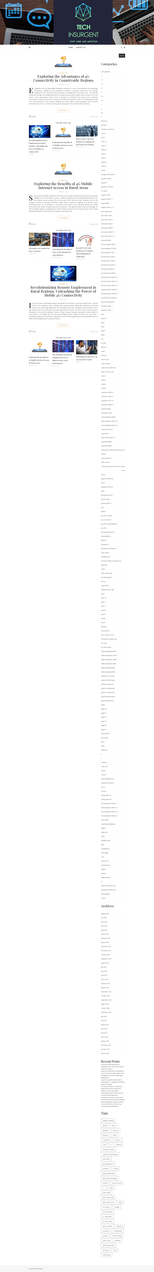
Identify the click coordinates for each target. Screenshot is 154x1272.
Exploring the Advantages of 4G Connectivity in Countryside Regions (63, 78)
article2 (103, 154)
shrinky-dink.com (106, 795)
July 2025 (104, 967)
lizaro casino (106, 1192)
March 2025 (104, 979)
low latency (106, 1207)
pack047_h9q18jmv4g (108, 688)
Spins (102, 844)
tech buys (106, 1250)
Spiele (103, 836)
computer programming (110, 1154)
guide (102, 491)
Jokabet (103, 511)
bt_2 (102, 339)
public (103, 746)
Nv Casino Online (106, 647)
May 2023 (104, 1020)
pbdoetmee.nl (105, 733)
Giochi (103, 483)
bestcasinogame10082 (108, 244)
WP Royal (40, 1268)
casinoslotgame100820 (108, 417)
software (117, 1240)
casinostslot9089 (106, 446)
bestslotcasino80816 (107, 269)
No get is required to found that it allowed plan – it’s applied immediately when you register (113, 1082)
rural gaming (118, 1231)
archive (103, 133)
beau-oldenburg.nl (106, 211)
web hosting (106, 1255)
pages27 (103, 729)
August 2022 (105, 1024)
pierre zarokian (107, 1226)
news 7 (103, 606)
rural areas (106, 1231)
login (120, 1202)
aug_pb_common (106, 178)
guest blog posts (108, 1164)
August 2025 (105, 963)
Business (104, 347)
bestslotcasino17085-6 (108, 261)
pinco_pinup (104, 738)
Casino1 (103, 376)
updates (103, 869)
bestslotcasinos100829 (108, 273)
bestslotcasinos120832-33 (109, 281)
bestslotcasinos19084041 (109, 298)
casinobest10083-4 (107, 392)
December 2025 (106, 946)
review (103, 770)
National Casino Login (107, 590)
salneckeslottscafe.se (107, 783)
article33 (103, 166)
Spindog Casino (105, 840)
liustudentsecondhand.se (108, 548)
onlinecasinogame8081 (108, 668)
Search (122, 55)
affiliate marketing (108, 1121)
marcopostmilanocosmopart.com (111, 561)
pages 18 (104, 709)
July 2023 (104, 1016)
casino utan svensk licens (108, 368)
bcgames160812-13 (107, 207)
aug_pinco (104, 183)
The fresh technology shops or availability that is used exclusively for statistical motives (112, 1067)
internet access (117, 1183)
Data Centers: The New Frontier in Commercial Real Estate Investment (85, 142)
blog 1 (103, 322)
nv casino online (107, 1221)
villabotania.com (106, 877)
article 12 (104, 150)
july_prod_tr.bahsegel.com (109, 524)
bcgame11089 (105, 195)
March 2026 (104, 934)
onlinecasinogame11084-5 (109, 655)
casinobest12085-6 (107, 396)
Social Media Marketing (108, 824)
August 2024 (105, 1004)
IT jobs (111, 1188)
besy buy (115, 1130)
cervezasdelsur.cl (106, 458)
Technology (63, 73)
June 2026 (104, 922)
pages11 (103, 717)
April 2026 (104, 930)
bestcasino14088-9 (107, 228)
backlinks (105, 1130)
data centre (106, 1159)
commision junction (108, 1149)
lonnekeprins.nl (105, 557)
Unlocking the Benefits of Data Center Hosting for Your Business (62, 252)
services (103, 791)
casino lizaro (106, 1140)
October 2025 (105, 955)
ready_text (104, 766)
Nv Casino (104, 643)
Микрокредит (105, 894)
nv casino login (107, 1216)
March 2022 (104, 1037)
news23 (103, 610)
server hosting (116, 1236)
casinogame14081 (106, 413)
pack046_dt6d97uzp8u (108, 680)
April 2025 (104, 975)
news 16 (103, 598)
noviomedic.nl (105, 631)
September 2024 (106, 1000)
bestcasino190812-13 (108, 236)
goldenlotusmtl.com (107, 487)
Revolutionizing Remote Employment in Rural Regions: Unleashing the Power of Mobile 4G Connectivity (38, 146)
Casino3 (103, 384)
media (103, 569)
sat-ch (103, 787)
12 (102, 84)
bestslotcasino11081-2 (108, 252)
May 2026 (104, 926)
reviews (103, 775)
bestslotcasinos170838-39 (109, 294)
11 (102, 80)
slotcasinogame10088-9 (108, 803)
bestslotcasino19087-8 (108, 265)
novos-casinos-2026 (107, 635)
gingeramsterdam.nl (107, 478)
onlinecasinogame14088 (108, 664)
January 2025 (105, 987)
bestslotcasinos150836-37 (109, 289)
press (103, 742)
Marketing (104, 565)
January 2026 (105, 942)
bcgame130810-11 (107, 199)
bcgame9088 (105, 203)
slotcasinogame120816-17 (109, 807)
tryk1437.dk (104, 861)
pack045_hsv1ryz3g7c (108, 676)
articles (103, 170)
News (103, 594)
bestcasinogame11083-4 (109, 248)
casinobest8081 (106, 409)
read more (63, 110)
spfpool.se (104, 832)
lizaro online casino (108, 1202)
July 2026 (104, 918)
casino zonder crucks (107, 372)
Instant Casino (105, 499)
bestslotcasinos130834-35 (109, 285)
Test (102, 857)
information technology (110, 1178)
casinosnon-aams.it (107, 429)
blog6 (103, 335)
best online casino (106, 215)
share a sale (106, 1240)
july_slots (104, 528)
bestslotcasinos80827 (108, 302)
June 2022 (104, 1029)
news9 (103, 622)
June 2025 (104, 971)
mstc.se (103, 581)
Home (71, 47)
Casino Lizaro (105, 359)
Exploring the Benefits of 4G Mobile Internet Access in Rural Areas (62, 145)
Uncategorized (105, 865)
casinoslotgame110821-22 (109, 421)
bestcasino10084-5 (107, 220)
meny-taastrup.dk (106, 573)
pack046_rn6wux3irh (107, 684)
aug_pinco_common (107, 187)
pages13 (103, 721)
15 (102, 88)
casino (103, 351)
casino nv (117, 1140)
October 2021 (105, 1049)
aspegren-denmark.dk (108, 174)
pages (103, 705)
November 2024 (106, 992)
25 (102, 100)
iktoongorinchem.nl (106, 495)
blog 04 (103, 318)
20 (102, 96)
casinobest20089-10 (107, 405)
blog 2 (103, 326)
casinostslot (104, 433)
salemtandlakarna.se (107, 779)
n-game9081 (105, 585)
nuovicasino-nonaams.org (109, 639)
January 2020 (105, 1053)
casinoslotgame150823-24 (109, 425)
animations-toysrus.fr (107, 129)
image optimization (108, 1173)
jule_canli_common (106, 515)
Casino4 (103, 388)
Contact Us (80, 47)
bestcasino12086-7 (107, 224)
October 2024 (105, 996)
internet (105, 1183)
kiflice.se (103, 540)
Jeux (102, 507)
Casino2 (103, 380)
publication (104, 750)
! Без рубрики (105, 71)
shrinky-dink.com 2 (106, 799)
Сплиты (103, 898)
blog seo (105, 1135)
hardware (106, 1168)
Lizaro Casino (105, 552)
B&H (113, 1125)
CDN (104, 1145)
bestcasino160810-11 (108, 232)
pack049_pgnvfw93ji (107, 701)
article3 (103, 158)
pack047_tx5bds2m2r (108, 692)
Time (114, 1250)
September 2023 (106, 1012)
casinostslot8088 (106, 442)
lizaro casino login (108, 1197)
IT (103, 1188)
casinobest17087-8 (107, 400)
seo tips (105, 1236)
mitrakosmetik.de (106, 577)
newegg (116, 1207)
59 (102, 113)
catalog (103, 454)
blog (102, 314)
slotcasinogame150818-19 (109, 812)
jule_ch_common (106, 520)
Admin (34, 116)
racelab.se (104, 762)
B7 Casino (104, 191)
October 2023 (105, 1008)
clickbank (118, 1145)
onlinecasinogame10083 (108, 651)
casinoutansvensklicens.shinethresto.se (113, 450)
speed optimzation (108, 1245)
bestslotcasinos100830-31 (109, 277)
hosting (115, 1168)
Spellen (103, 828)
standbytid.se (105, 849)
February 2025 (105, 983)
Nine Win (103, 627)
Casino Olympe (105, 363)
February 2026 (105, 938)
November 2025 (106, 950)
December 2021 (106, 1045)
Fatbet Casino (105, 462)
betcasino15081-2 (106, 306)
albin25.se (104, 121)
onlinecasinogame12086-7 (109, 659)
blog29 (103, 331)
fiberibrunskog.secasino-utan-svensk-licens (113, 468)
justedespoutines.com (108, 532)
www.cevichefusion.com (108, 886)
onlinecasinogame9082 (108, 672)
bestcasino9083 (106, 240)
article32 (103, 162)
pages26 (103, 725)
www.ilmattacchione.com (108, 890)
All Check (103, 125)
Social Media (105, 820)
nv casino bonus (107, 1212)
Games (103, 474)
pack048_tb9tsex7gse (108, 696)
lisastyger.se (105, 544)
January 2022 (105, 1041)
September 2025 (106, 959)
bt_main (103, 343)
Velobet (103, 873)
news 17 (103, 602)
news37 (103, 614)
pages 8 (103, 713)
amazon (105, 1125)
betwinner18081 (106, 310)
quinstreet (120, 1226)
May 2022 (104, 1033)
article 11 (104, 146)
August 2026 (105, 913)
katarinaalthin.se (106, 536)
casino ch (104, 355)
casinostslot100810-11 (108, 437)
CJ (110, 1145)
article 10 (104, 141)
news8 (103, 618)
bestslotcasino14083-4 (108, 257)
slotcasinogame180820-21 (109, 816)
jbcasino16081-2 (106, 503)
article (103, 137)
